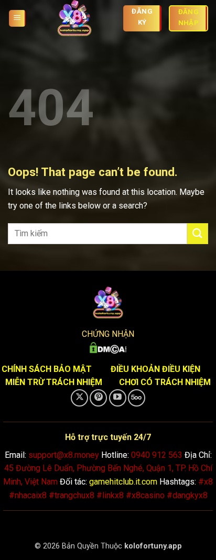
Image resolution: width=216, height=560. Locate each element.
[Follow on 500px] (136, 398)
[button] (17, 18)
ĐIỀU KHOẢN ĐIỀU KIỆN (155, 369)
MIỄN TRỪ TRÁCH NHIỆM (53, 382)
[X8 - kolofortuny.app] (74, 18)
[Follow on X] (79, 398)
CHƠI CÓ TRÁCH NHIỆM (165, 382)
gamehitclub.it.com (123, 482)
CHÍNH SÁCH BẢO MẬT (47, 369)
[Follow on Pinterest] (98, 398)
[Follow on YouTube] (117, 398)
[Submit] (197, 233)
